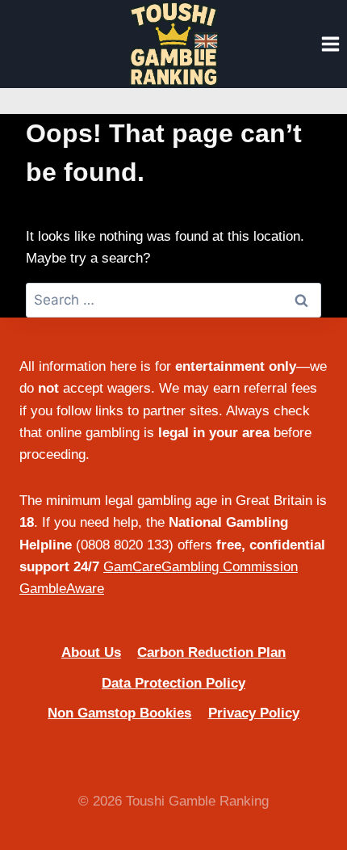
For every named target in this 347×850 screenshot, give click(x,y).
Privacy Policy (253, 713)
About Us (91, 652)
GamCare (132, 566)
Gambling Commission (229, 566)
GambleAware (61, 588)
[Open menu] (330, 43)
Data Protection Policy (173, 683)
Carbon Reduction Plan (211, 652)
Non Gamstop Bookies (119, 713)
